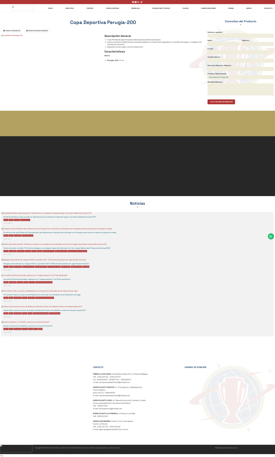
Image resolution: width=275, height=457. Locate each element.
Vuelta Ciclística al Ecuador (44, 282)
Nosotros (70, 8)
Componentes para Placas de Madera (26, 191)
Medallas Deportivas (14, 166)
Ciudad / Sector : (215, 57)
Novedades (17, 235)
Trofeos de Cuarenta (15, 198)
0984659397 (110, 393)
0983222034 (102, 416)
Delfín (40, 329)
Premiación (20, 251)
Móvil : (210, 40)
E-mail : (211, 49)
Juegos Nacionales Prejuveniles (77, 251)
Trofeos (89, 8)
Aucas (35, 329)
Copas (39, 251)
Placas (185, 8)
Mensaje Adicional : (216, 82)
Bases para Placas (151, 184)
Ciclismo (32, 282)
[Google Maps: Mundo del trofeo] (138, 2)
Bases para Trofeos (14, 185)
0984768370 (126, 379)
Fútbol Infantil (66, 266)
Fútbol (11, 220)
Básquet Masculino (48, 251)
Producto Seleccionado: (217, 74)
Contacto (268, 8)
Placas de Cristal (12, 159)
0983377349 (102, 406)
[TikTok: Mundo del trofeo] (142, 2)
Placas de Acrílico (150, 159)
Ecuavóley (86, 266)
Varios (248, 8)
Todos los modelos (12, 31)
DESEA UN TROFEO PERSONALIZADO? (137, 134)
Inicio (50, 8)
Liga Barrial (31, 297)
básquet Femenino (61, 251)
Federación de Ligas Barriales (45, 297)
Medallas (136, 8)
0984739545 (115, 427)
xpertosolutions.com (230, 448)
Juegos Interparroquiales (40, 313)
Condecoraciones (208, 8)
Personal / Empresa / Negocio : (220, 65)
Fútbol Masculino (27, 235)
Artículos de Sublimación (155, 178)
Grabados (7, 179)
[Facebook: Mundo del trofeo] (133, 2)
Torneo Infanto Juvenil (54, 266)
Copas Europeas (112, 8)
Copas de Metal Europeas (156, 153)
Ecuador (16, 220)
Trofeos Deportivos (14, 153)
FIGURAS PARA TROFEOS (161, 8)
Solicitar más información (221, 102)
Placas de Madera (151, 171)
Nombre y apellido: (215, 32)
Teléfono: (246, 40)
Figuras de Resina (13, 172)
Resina (231, 8)
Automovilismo (25, 220)
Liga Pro (24, 329)
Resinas (154, 364)
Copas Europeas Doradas (38, 31)
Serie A (31, 329)
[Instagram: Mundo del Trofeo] (136, 2)
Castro (6, 220)
